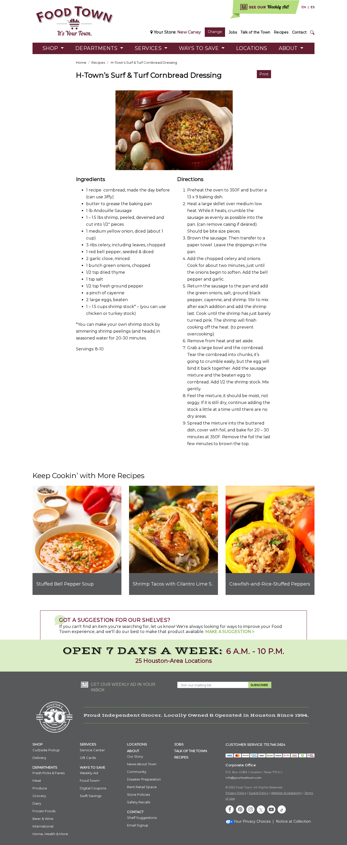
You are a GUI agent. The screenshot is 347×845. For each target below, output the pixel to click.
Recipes (281, 32)
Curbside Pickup (46, 750)
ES (312, 7)
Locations (251, 48)
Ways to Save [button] (199, 48)
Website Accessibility (286, 793)
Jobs (233, 32)
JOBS (179, 744)
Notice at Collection (293, 821)
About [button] (289, 48)
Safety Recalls (138, 802)
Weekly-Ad (89, 773)
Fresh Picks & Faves (49, 773)
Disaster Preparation (144, 779)
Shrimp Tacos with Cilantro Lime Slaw (176, 584)
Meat (37, 780)
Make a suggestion (228, 631)
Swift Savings (90, 796)
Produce (40, 788)
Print (264, 74)
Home (81, 62)
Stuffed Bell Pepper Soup (65, 584)
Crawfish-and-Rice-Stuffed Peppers (269, 584)
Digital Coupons (93, 788)
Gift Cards (88, 758)
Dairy (37, 803)
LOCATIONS (137, 744)
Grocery (39, 796)
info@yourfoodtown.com (244, 777)
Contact (299, 32)
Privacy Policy (236, 793)
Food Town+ (90, 780)
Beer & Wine (43, 819)
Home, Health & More (50, 834)
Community (136, 772)
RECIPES (181, 757)
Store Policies (138, 794)
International (43, 826)
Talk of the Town (255, 32)
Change (215, 31)
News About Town (141, 764)
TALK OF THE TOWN (190, 751)
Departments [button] (97, 48)
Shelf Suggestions (142, 818)
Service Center (92, 750)
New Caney (189, 32)
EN (304, 7)
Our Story (135, 756)
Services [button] (149, 48)
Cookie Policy (259, 793)
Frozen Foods (44, 811)
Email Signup (137, 825)
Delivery (39, 758)
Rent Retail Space (142, 787)
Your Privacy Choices (252, 821)
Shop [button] (50, 48)
